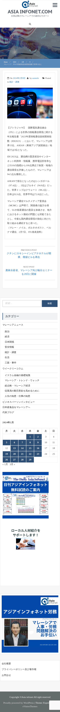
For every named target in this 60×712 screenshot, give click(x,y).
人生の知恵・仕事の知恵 (17, 396)
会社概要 (6, 663)
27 (14, 459)
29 (30, 459)
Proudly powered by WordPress (18, 703)
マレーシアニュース (12, 325)
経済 (7, 336)
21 (22, 454)
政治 (7, 331)
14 (22, 448)
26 (6, 459)
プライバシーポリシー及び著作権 (19, 669)
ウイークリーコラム (12, 368)
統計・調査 (14, 82)
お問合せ (6, 675)
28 (22, 459)
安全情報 (9, 347)
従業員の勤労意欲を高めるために (22, 391)
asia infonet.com (30, 11)
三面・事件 (10, 362)
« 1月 (5, 464)
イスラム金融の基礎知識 (17, 375)
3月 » (12, 464)
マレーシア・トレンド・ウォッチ (22, 380)
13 (14, 448)
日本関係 (9, 342)
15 (30, 448)
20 (14, 454)
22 (30, 454)
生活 (7, 357)
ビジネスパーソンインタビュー (18, 402)
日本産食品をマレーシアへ (16, 407)
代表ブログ (8, 412)
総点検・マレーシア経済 (17, 385)
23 (38, 454)
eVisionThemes (30, 706)
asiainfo (35, 78)
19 (6, 454)
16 (38, 448)
